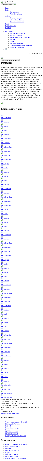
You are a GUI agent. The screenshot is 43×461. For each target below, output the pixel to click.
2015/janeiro (5, 239)
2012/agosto (5, 360)
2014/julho (4, 264)
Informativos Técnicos (17, 20)
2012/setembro (6, 356)
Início (7, 8)
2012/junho (5, 368)
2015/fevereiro (6, 235)
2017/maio (4, 126)
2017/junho (5, 122)
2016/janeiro (5, 193)
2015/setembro (6, 205)
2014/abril (4, 276)
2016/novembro (6, 151)
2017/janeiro (5, 143)
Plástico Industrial (16, 35)
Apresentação (14, 12)
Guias (7, 24)
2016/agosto (5, 164)
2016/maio (4, 176)
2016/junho (5, 172)
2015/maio (4, 222)
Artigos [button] (7, 16)
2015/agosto (5, 210)
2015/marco (5, 230)
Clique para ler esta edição (10, 60)
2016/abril (4, 180)
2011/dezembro (6, 393)
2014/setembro (6, 256)
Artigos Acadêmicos (17, 22)
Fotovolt (13, 39)
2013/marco (5, 331)
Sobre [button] (7, 10)
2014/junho (5, 268)
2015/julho (4, 214)
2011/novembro (6, 398)
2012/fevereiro (6, 385)
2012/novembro (6, 347)
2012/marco (5, 381)
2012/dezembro (6, 343)
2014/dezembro (6, 243)
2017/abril (4, 130)
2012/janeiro (5, 389)
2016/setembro (6, 159)
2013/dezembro (6, 293)
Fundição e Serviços (17, 47)
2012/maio (4, 372)
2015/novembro (6, 201)
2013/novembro (6, 297)
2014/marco (5, 281)
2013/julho (4, 314)
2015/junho (5, 218)
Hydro (12, 41)
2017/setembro (6, 118)
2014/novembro (6, 247)
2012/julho (4, 364)
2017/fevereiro (6, 139)
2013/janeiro (5, 339)
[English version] (6, 49)
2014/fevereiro (6, 285)
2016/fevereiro (6, 189)
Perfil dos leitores (16, 14)
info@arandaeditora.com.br (11, 413)
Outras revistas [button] (10, 31)
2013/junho (5, 318)
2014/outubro (5, 251)
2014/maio (4, 272)
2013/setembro (6, 306)
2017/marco (5, 134)
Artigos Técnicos (16, 18)
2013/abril (4, 327)
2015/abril (4, 226)
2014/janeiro (5, 289)
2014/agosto (5, 260)
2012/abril (4, 377)
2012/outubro (5, 352)
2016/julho (4, 168)
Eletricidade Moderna (17, 33)
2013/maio (4, 322)
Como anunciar (10, 26)
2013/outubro (5, 301)
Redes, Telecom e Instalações (20, 37)
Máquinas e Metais (16, 43)
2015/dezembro (6, 197)
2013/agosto (5, 310)
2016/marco (5, 184)
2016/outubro (5, 155)
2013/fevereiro (6, 335)
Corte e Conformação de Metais (21, 45)
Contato (8, 28)
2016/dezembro (6, 147)
